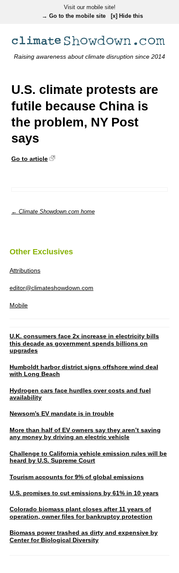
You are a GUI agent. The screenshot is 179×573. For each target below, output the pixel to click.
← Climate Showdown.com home (53, 211)
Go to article (29, 158)
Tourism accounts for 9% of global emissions (77, 476)
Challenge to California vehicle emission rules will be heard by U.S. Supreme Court (88, 457)
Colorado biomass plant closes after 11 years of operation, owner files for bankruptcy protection (81, 513)
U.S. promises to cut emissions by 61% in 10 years (84, 493)
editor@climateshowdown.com (51, 287)
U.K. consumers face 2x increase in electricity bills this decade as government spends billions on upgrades (84, 343)
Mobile (19, 305)
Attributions (25, 270)
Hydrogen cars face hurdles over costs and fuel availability (80, 394)
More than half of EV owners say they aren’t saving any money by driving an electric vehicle (85, 433)
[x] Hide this (127, 16)
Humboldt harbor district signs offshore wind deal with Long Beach (84, 370)
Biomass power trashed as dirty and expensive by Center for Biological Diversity (84, 536)
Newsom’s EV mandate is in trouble (62, 413)
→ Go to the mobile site (74, 16)
